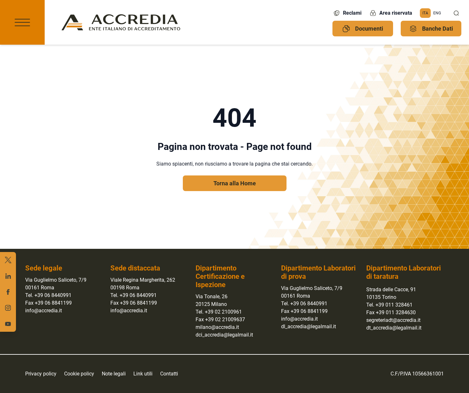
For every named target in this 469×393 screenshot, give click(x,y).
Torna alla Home (234, 183)
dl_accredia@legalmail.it (308, 326)
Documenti (369, 28)
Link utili (143, 374)
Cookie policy (79, 374)
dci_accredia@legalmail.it (224, 335)
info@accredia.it (43, 311)
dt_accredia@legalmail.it (393, 328)
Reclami (352, 13)
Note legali (114, 374)
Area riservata (395, 13)
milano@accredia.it (217, 327)
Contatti (169, 374)
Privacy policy (40, 374)
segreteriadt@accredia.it (393, 320)
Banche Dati (437, 28)
